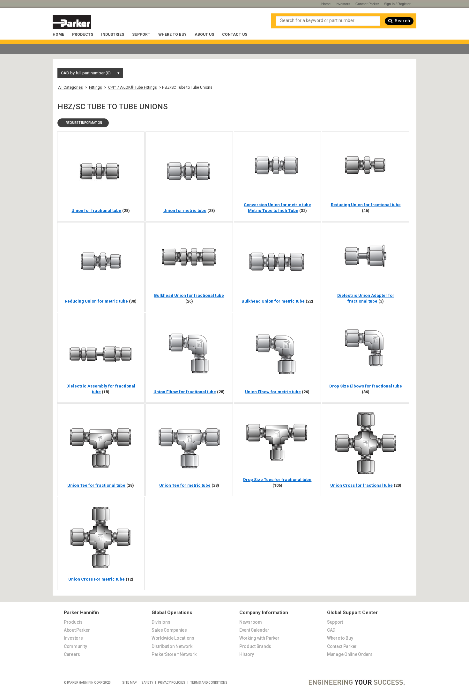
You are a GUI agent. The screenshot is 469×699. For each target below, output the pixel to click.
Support (141, 34)
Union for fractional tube (96, 210)
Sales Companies (169, 630)
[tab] (103, 608)
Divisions (161, 622)
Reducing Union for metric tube (96, 301)
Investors (343, 4)
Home (58, 34)
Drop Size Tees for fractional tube (277, 479)
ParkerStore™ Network (174, 654)
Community (75, 646)
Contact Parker (367, 4)
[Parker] (72, 22)
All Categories (70, 87)
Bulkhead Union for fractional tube (189, 295)
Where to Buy (172, 34)
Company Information (263, 612)
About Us (204, 34)
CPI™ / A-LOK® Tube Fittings (132, 87)
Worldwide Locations (173, 638)
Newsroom (250, 622)
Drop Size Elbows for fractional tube (365, 386)
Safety (147, 682)
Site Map (129, 682)
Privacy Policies (171, 682)
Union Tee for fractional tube (96, 485)
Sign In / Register (397, 4)
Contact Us (234, 34)
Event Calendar (254, 630)
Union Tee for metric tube (185, 485)
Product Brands (255, 646)
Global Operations (172, 612)
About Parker (77, 630)
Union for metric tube (184, 210)
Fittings (95, 87)
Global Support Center (352, 612)
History (246, 654)
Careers (72, 654)
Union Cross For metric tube (96, 579)
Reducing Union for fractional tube (366, 204)
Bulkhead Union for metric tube (273, 301)
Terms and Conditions (208, 682)
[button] (83, 122)
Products (82, 34)
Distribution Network (172, 646)
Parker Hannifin (81, 612)
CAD (331, 630)
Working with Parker (259, 638)
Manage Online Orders (349, 654)
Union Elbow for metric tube (273, 391)
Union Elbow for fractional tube (184, 391)
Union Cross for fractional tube (361, 485)
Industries (112, 34)
